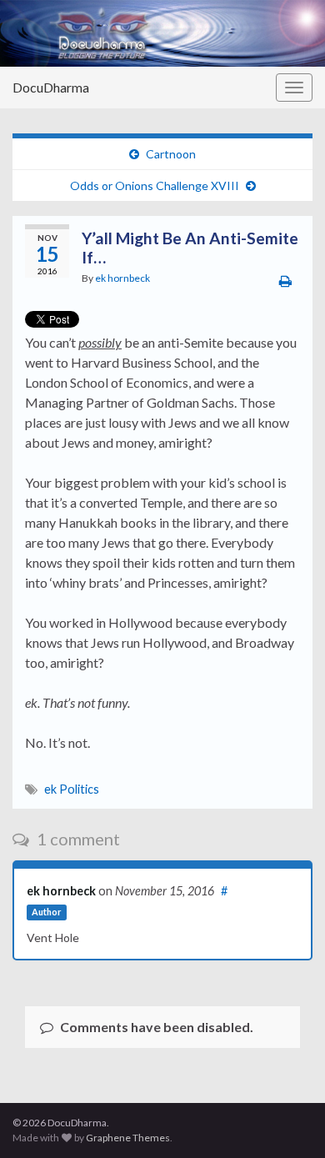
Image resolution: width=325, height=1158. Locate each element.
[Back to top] (287, 1120)
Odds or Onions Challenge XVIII (154, 185)
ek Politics (71, 789)
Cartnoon (171, 154)
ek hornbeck (122, 278)
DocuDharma (50, 87)
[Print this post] (285, 280)
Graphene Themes (128, 1137)
